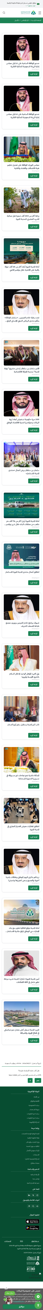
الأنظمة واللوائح (35, 1101)
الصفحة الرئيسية (36, 20)
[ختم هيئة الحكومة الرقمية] (34, 1276)
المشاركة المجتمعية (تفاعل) (32, 1159)
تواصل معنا (36, 1179)
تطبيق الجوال (34, 1214)
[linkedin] (29, 1195)
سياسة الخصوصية (34, 1105)
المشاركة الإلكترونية (34, 1122)
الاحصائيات (7, 1241)
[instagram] (37, 1195)
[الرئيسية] (28, 13)
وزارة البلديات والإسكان (32, 1142)
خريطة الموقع (35, 1241)
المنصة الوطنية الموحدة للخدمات (30, 1133)
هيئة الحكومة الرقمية (33, 1138)
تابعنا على (35, 1189)
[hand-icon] (29, 1206)
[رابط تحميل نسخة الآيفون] (21, 1221)
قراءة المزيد (33, 74)
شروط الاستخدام (34, 1109)
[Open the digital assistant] (8, 1300)
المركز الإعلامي (25, 20)
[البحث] (4, 13)
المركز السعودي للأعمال (32, 1150)
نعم (38, 1080)
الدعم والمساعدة (33, 1169)
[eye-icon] (37, 1206)
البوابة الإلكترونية (33, 1091)
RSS (21, 1241)
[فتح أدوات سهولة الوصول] (38, 1305)
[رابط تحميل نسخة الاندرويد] (21, 1227)
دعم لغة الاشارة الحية (33, 1183)
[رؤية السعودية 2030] (31, 1269)
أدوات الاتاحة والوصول (31, 1200)
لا (30, 1080)
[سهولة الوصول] (38, 1296)
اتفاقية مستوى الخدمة (32, 1146)
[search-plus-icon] (33, 1206)
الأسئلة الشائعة (35, 1174)
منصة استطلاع (35, 1163)
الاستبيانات (36, 1155)
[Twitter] (33, 1195)
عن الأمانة (36, 1097)
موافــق (21, 1306)
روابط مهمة (35, 1128)
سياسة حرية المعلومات (33, 1114)
